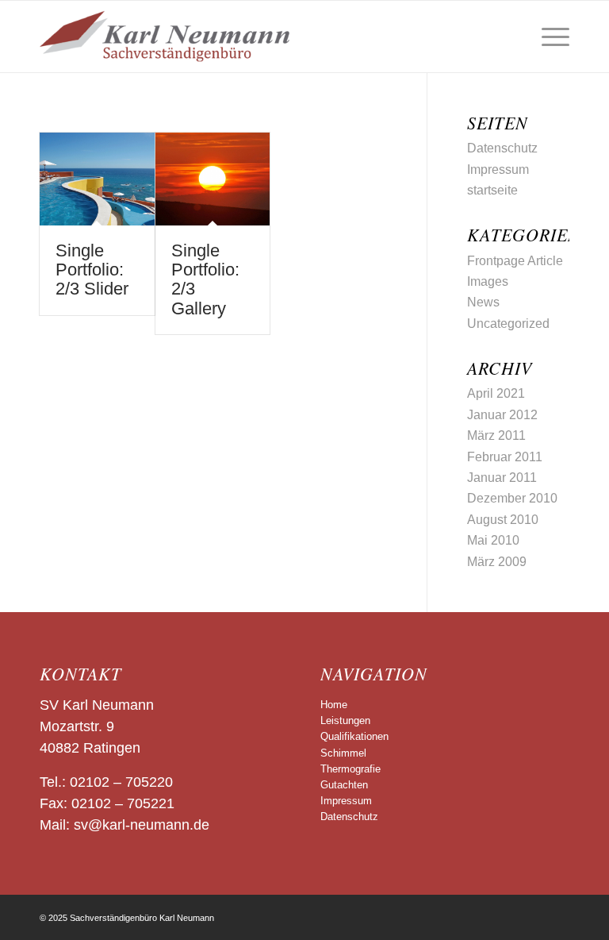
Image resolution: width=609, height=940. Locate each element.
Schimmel (343, 753)
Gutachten (344, 785)
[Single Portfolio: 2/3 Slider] (97, 179)
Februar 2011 (504, 457)
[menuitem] (547, 36)
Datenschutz (502, 148)
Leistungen (345, 720)
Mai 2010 (493, 540)
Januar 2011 (502, 477)
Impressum (498, 169)
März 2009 (497, 561)
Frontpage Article (515, 261)
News (483, 302)
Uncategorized (508, 323)
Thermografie (350, 769)
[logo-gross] (164, 36)
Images (487, 281)
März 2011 (496, 435)
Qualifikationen (354, 736)
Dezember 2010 (512, 498)
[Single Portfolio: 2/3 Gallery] (212, 179)
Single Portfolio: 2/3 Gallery (205, 279)
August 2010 (502, 519)
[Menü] (547, 36)
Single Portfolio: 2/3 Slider (92, 270)
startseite (492, 190)
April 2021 (496, 393)
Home (333, 705)
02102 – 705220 (121, 782)
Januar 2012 (502, 415)
